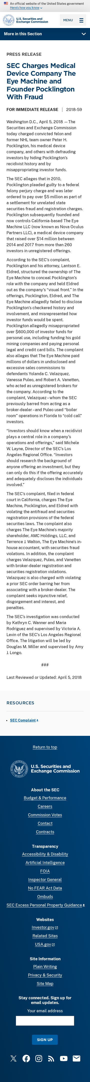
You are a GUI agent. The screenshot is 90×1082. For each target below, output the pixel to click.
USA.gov (43, 944)
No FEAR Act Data (45, 888)
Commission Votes (45, 815)
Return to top (45, 747)
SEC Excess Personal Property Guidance (44, 905)
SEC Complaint (23, 720)
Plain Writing (45, 966)
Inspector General (45, 879)
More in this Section (23, 33)
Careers (45, 806)
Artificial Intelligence (45, 862)
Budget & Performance (45, 798)
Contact (45, 823)
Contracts (45, 832)
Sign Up (45, 1040)
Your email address (45, 1011)
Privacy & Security (45, 975)
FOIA (45, 871)
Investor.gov (43, 927)
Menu (68, 20)
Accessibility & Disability (45, 854)
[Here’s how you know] (45, 6)
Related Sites (45, 936)
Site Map (45, 983)
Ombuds (45, 896)
